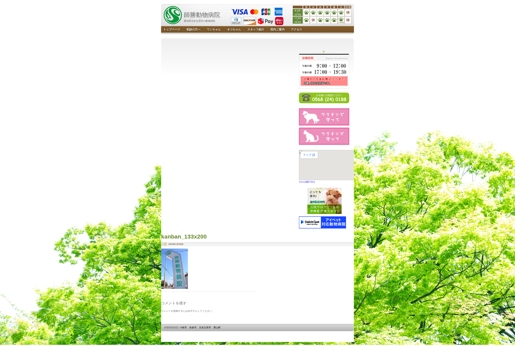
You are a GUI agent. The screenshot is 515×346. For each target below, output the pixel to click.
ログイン (192, 311)
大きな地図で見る (307, 182)
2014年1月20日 (175, 244)
